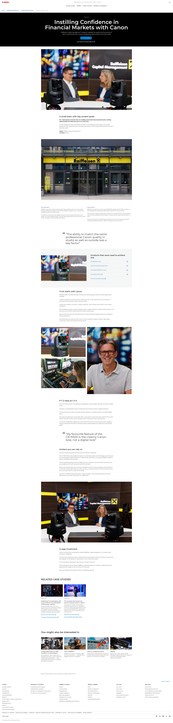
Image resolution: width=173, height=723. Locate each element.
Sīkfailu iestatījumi (87, 712)
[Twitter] (166, 716)
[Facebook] (156, 716)
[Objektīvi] (81, 6)
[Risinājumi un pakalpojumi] (107, 6)
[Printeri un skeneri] (92, 6)
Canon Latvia (5, 716)
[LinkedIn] (163, 716)
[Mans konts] (170, 2)
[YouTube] (169, 716)
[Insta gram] (159, 716)
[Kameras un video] (75, 6)
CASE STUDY (86, 17)
